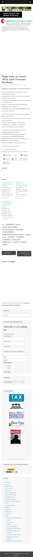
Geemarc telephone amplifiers (10, 227)
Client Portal (8, 486)
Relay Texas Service (11, 495)
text (9, 368)
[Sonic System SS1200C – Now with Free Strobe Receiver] (23, 190)
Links (6, 503)
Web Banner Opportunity (14, 528)
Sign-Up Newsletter (10, 493)
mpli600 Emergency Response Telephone (12, 234)
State (5, 360)
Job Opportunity (9, 505)
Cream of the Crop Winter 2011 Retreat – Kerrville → (24, 254)
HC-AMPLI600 (19, 229)
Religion (7, 507)
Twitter (8, 524)
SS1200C (4, 244)
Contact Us (8, 511)
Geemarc (18, 224)
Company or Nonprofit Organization (13, 351)
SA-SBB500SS (20, 237)
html (9, 366)
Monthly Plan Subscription (14, 518)
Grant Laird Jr (6, 84)
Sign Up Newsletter (12, 526)
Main (6, 516)
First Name (7, 341)
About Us (7, 513)
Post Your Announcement (14, 534)
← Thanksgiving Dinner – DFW (7, 253)
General (4, 74)
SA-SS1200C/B (6, 239)
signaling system (16, 239)
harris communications (8, 229)
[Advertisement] (16, 55)
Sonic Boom (23, 242)
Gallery (9, 539)
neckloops (27, 234)
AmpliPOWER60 (10, 224)
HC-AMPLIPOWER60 (7, 232)
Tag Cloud (9, 522)
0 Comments (24, 84)
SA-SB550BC (11, 237)
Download (8, 490)
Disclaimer (8, 509)
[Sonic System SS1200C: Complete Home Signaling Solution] (9, 210)
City (5, 357)
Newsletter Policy (10, 497)
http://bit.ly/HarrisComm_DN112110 (11, 151)
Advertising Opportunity (13, 530)
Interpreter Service (10, 499)
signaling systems (7, 242)
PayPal (9, 520)
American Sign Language (12, 501)
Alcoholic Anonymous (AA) (14, 541)
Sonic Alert (16, 242)
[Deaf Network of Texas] (16, 8)
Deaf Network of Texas (18, 553)
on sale (4, 237)
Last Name (7, 346)
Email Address (8, 336)
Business (7, 484)
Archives (7, 482)
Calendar (9, 532)
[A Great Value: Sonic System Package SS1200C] (9, 190)
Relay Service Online (12, 536)
